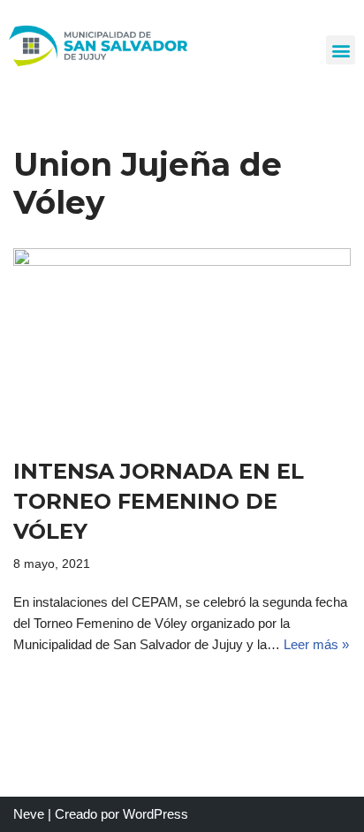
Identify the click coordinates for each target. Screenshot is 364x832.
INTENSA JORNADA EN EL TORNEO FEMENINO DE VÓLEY (158, 500)
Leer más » (316, 644)
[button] (340, 49)
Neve (28, 813)
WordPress (155, 813)
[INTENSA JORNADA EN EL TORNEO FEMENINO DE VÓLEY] (182, 343)
